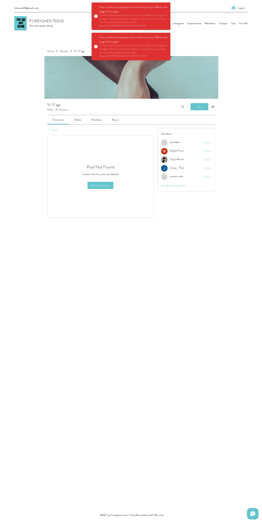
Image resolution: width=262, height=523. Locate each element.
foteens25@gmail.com (26, 8)
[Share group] (212, 106)
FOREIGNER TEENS (46, 21)
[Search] (182, 106)
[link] (58, 120)
